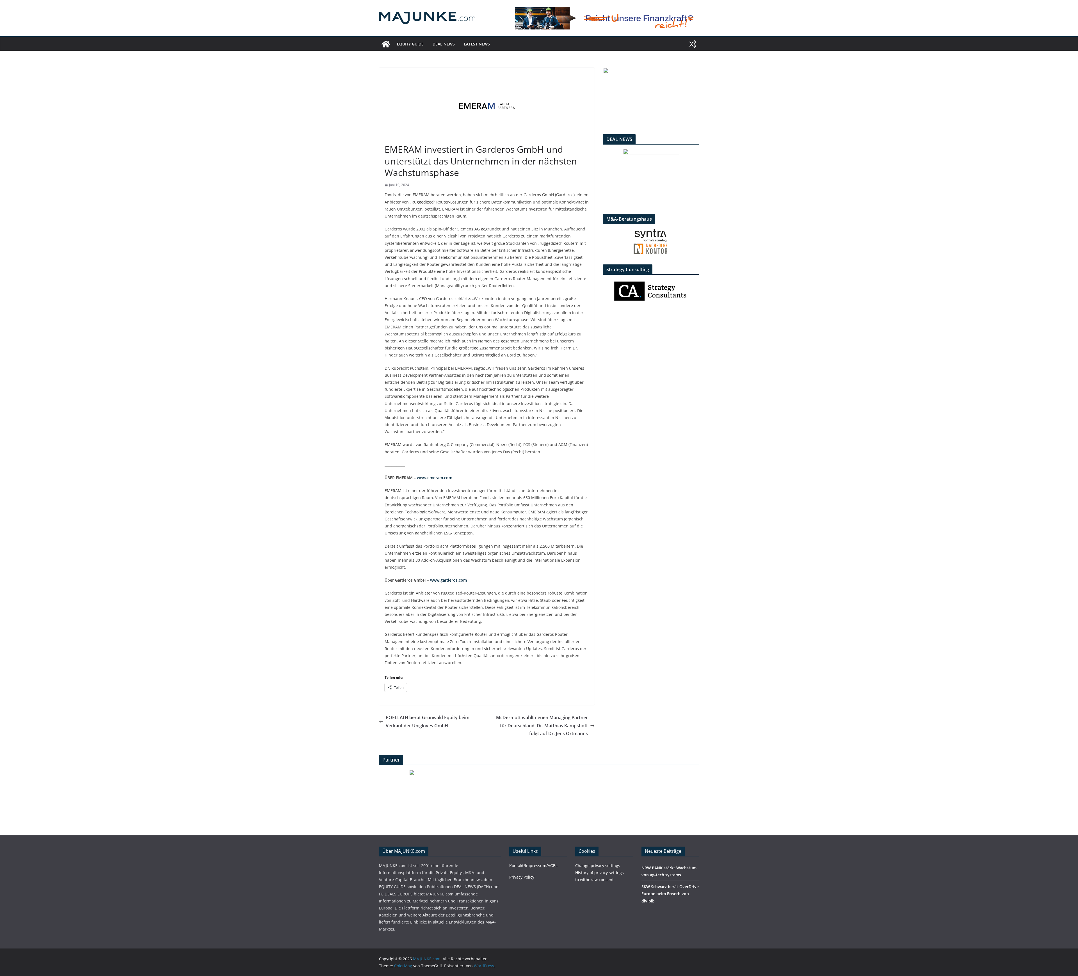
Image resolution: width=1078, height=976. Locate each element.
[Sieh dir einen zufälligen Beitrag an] (692, 44)
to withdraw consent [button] (594, 879)
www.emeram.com (434, 477)
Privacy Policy (521, 877)
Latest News (477, 44)
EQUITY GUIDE (410, 44)
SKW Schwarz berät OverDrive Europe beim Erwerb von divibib (670, 893)
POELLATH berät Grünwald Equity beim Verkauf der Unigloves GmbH (427, 721)
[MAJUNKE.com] (385, 44)
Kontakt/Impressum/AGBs (533, 865)
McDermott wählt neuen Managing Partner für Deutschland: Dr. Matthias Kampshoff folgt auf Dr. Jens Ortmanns (542, 725)
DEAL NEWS (444, 44)
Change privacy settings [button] (597, 865)
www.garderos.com (448, 580)
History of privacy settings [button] (599, 872)
